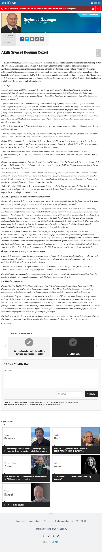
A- (98, 55)
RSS (77, 521)
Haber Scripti (48, 542)
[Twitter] (27, 39)
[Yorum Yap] (42, 39)
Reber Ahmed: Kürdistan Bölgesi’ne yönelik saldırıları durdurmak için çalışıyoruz (40, 8)
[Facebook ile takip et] (43, 536)
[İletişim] (93, 8)
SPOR (83, 521)
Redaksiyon (21, 521)
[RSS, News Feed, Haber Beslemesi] (53, 536)
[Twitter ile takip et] (48, 536)
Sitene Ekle (48, 521)
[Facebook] (22, 39)
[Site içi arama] (98, 8)
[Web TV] (95, 3)
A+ (98, 50)
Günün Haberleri (35, 521)
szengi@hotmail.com (39, 23)
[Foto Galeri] (99, 3)
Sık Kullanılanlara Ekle (64, 521)
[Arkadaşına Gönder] (32, 39)
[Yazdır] (37, 39)
